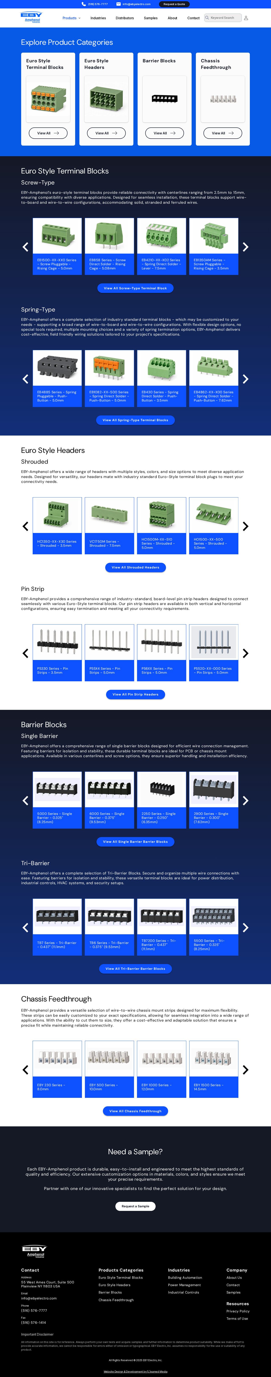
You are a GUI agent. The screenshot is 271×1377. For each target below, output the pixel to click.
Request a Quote (174, 4)
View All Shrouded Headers (135, 567)
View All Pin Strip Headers (136, 694)
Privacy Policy (238, 1311)
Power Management (184, 1285)
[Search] (237, 18)
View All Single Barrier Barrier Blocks (135, 842)
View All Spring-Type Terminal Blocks (135, 420)
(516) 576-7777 (34, 1310)
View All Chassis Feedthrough (135, 1111)
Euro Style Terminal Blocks (121, 1277)
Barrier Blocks (110, 1292)
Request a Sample (135, 1206)
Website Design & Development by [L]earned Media (135, 1371)
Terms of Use (237, 1318)
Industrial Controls (183, 1292)
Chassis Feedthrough (116, 1300)
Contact (233, 1285)
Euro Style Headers (115, 1285)
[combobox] (223, 18)
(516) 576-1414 (33, 1322)
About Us (234, 1277)
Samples (234, 1292)
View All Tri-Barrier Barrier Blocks (135, 969)
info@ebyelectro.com (39, 1298)
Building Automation (185, 1277)
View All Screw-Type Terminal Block (135, 288)
